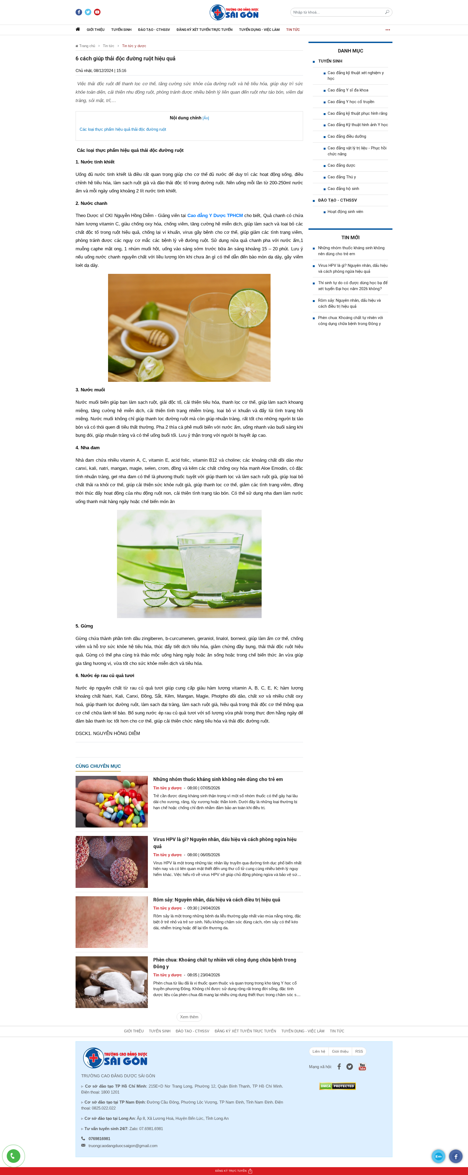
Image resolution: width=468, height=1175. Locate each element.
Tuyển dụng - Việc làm (259, 30)
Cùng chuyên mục (98, 766)
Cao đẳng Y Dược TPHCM (215, 215)
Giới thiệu (96, 30)
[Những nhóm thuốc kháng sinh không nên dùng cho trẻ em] (112, 801)
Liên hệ (319, 1051)
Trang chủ (86, 46)
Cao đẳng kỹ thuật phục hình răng (357, 113)
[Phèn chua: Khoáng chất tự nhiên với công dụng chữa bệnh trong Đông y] (112, 981)
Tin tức (293, 30)
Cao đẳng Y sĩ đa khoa (348, 90)
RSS (359, 1051)
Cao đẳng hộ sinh (343, 188)
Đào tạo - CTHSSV (154, 30)
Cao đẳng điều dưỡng (347, 136)
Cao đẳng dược (341, 165)
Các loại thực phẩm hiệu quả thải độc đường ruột (122, 129)
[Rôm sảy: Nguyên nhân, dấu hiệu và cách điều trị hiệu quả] (112, 921)
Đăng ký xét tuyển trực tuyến (204, 30)
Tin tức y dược (134, 46)
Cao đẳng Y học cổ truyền (351, 101)
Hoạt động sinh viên (345, 211)
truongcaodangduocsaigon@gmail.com (123, 1145)
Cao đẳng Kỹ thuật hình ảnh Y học (358, 124)
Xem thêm (189, 1017)
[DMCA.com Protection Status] (337, 1086)
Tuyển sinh (121, 30)
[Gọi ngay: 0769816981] (16, 1159)
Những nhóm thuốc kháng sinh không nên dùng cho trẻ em (218, 779)
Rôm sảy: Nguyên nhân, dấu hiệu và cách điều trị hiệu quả (216, 899)
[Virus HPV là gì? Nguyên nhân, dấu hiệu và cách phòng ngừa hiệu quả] (112, 861)
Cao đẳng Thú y (342, 177)
